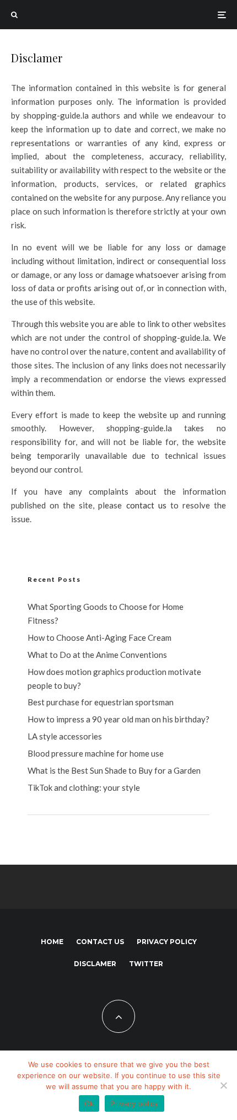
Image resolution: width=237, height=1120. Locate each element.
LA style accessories (65, 736)
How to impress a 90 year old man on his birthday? (118, 719)
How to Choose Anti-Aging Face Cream (99, 637)
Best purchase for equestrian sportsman (101, 702)
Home (52, 941)
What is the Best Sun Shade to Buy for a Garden (114, 770)
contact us (146, 505)
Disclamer (95, 964)
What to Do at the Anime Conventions (97, 655)
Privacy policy (167, 941)
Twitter (146, 964)
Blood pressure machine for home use (96, 753)
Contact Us (100, 941)
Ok (89, 1103)
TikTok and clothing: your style (84, 787)
